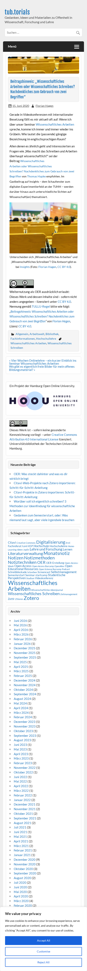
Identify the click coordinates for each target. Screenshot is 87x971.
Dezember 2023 (24, 721)
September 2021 (25, 818)
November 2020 (25, 864)
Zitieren (19, 599)
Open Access (23, 566)
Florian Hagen (44, 105)
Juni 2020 (20, 887)
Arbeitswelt (37, 334)
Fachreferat (14, 546)
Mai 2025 (20, 662)
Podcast (66, 569)
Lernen (67, 549)
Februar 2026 (23, 639)
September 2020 (25, 873)
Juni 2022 (20, 777)
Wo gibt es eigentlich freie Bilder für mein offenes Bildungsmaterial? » (42, 368)
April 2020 (21, 896)
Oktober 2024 (23, 689)
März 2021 (21, 846)
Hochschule (41, 546)
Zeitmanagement (68, 594)
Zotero (31, 598)
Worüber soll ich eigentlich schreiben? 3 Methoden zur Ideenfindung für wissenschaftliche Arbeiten (42, 506)
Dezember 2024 (24, 680)
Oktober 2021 (23, 813)
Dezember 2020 (24, 859)
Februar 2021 (23, 850)
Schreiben (32, 572)
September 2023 (25, 735)
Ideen (20, 549)
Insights (25, 267)
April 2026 (21, 630)
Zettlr (11, 599)
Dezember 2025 (24, 648)
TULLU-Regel (41, 306)
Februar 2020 (23, 905)
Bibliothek (52, 334)
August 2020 (22, 878)
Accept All (43, 940)
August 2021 (22, 823)
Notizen (15, 557)
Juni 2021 (20, 832)
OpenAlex (59, 566)
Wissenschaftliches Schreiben (34, 593)
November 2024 (25, 685)
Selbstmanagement (64, 572)
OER (41, 562)
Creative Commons (26, 542)
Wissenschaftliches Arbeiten (55, 124)
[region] (43, 939)
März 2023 (21, 758)
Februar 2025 (23, 676)
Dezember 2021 (24, 804)
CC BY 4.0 (63, 267)
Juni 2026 (20, 620)
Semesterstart (16, 575)
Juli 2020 (20, 882)
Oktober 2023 (23, 731)
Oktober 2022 (23, 772)
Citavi (12, 542)
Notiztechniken (22, 562)
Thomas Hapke (36, 176)
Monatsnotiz (57, 553)
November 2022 (25, 767)
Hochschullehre (46, 338)
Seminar (30, 575)
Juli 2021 (20, 827)
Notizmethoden (39, 557)
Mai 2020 (20, 892)
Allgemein (22, 334)
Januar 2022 (22, 800)
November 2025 (25, 653)
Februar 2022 (23, 795)
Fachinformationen (23, 338)
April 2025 (21, 666)
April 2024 (21, 708)
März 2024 (21, 712)
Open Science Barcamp (50, 569)
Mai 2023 (20, 749)
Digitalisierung (50, 542)
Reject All (43, 962)
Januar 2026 (22, 643)
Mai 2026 (20, 625)
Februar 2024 (23, 717)
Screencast (44, 572)
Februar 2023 (23, 763)
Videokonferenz (44, 578)
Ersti (68, 542)
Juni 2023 (20, 744)
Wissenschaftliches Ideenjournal (47, 590)
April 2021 (21, 841)
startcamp (41, 575)
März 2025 (21, 671)
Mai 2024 (20, 703)
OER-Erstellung (55, 562)
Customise (43, 951)
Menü (12, 46)
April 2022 (21, 786)
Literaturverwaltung (25, 553)
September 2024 (25, 694)
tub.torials (17, 12)
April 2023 (21, 754)
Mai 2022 (20, 781)
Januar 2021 (22, 855)
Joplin (26, 549)
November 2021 (25, 809)
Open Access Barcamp (43, 566)
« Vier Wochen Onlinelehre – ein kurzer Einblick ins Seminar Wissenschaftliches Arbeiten (42, 362)
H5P (30, 546)
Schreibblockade (17, 572)
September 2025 (25, 657)
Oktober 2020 (23, 869)
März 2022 (21, 790)
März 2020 (21, 901)
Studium (30, 578)
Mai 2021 (20, 836)
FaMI (24, 546)
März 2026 (21, 634)
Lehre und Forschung (46, 549)
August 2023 (22, 740)
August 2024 (22, 698)
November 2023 (25, 726)
